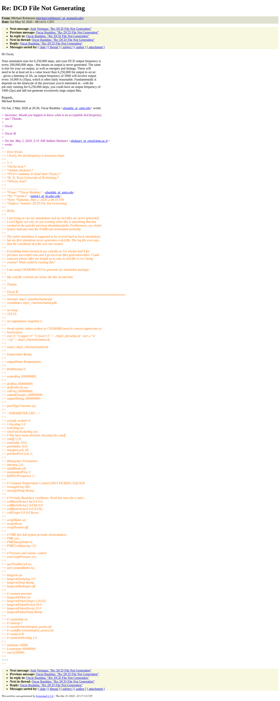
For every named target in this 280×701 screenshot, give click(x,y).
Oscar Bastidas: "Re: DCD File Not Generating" (67, 32)
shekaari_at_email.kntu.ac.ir (89, 141)
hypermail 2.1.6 (44, 696)
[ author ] (80, 47)
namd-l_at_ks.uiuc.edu (45, 196)
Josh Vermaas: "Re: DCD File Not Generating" (61, 28)
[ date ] (42, 47)
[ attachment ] (96, 47)
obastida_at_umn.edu (76, 108)
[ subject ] (67, 47)
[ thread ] (54, 47)
